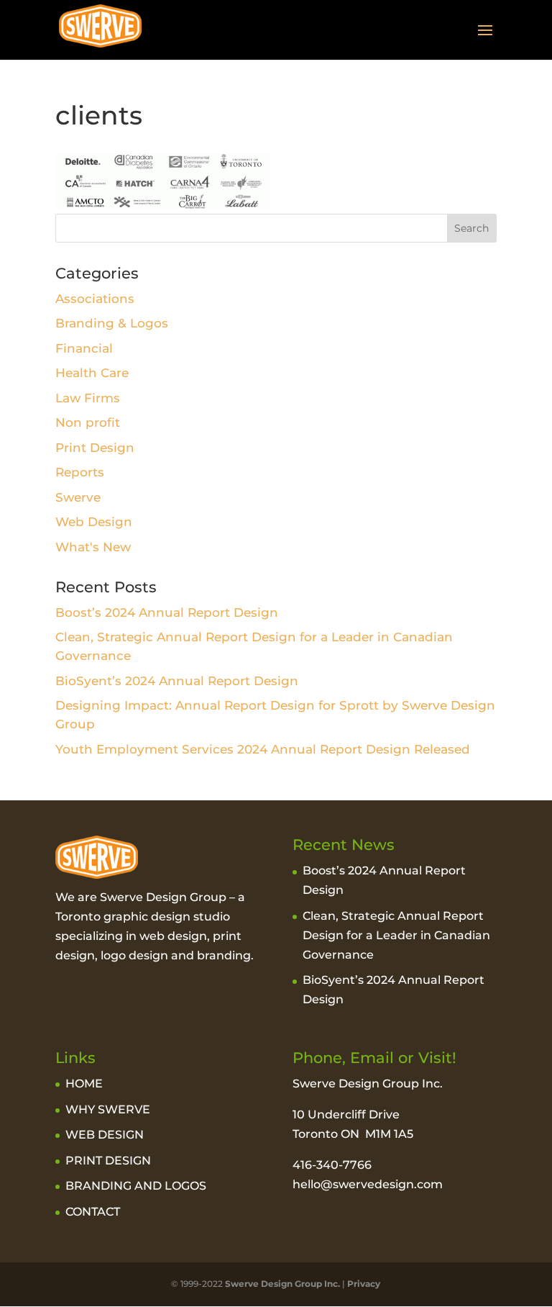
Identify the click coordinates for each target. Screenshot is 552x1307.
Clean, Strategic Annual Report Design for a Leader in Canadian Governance (396, 935)
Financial (84, 348)
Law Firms (87, 398)
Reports (79, 472)
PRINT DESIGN (108, 1160)
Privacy (363, 1283)
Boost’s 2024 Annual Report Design (166, 612)
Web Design (93, 522)
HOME (84, 1083)
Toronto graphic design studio (142, 916)
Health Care (92, 373)
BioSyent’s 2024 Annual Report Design (176, 681)
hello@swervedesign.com (368, 1184)
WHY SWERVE (107, 1109)
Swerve (78, 497)
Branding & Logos (111, 323)
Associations (94, 298)
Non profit (87, 422)
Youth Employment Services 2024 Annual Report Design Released (262, 749)
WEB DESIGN (104, 1134)
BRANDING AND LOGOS (135, 1186)
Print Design (94, 447)
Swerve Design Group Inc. (281, 1283)
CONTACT (92, 1211)
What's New (93, 547)
